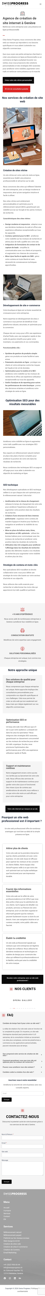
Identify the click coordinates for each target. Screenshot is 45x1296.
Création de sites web (12, 1244)
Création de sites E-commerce (16, 1247)
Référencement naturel (12, 1232)
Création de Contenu (12, 1250)
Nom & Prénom (8, 1134)
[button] (10, 1008)
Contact (7, 1216)
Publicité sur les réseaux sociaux (16, 1238)
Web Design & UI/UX (12, 1241)
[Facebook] (5, 1279)
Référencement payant (12, 1235)
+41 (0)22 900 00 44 (12, 1265)
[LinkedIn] (15, 1279)
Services (7, 1213)
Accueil (6, 1208)
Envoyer (6, 1100)
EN (5, 1219)
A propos (7, 1210)
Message (5, 1160)
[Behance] (20, 1279)
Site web (5, 1152)
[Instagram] (10, 1279)
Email (4, 1143)
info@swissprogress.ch (13, 1268)
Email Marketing (10, 1253)
